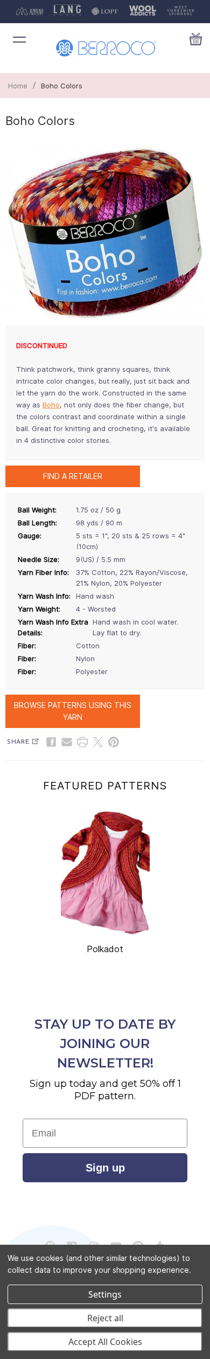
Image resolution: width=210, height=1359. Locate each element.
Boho (51, 404)
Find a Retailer (72, 476)
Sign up (105, 1168)
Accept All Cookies (105, 1342)
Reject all (105, 1318)
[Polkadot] (105, 872)
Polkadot (105, 949)
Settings (105, 1294)
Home (17, 85)
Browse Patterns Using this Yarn (72, 711)
